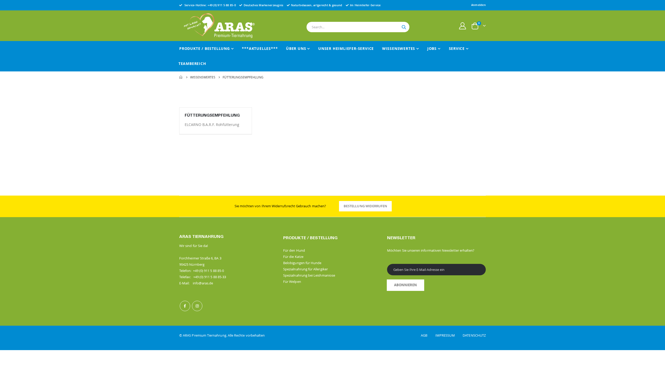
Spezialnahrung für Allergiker (305, 269)
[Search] (404, 27)
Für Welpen (292, 281)
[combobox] (358, 27)
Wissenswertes (202, 77)
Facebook (185, 306)
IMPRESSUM (448, 335)
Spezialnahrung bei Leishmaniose (309, 275)
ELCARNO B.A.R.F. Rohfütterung (212, 124)
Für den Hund (294, 250)
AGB (428, 335)
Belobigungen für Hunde (302, 263)
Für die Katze (293, 256)
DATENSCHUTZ (474, 335)
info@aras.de (203, 283)
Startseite (181, 77)
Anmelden (478, 5)
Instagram (197, 306)
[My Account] (462, 25)
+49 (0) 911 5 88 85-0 (222, 5)
